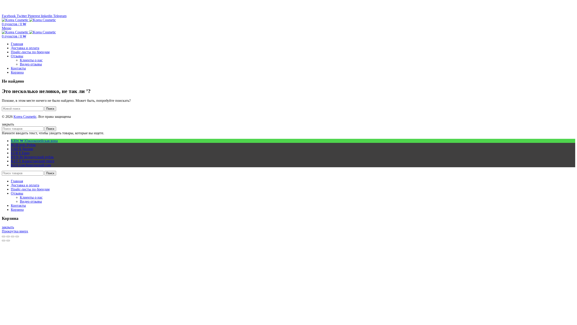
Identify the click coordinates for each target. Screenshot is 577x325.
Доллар (22, 149)
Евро (20, 153)
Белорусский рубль (32, 157)
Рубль (23, 145)
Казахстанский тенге (32, 161)
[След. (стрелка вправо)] (8, 240)
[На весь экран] (12, 236)
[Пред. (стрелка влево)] (3, 240)
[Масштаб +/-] (17, 236)
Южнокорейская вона (34, 141)
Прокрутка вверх (15, 231)
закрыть (8, 227)
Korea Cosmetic (25, 116)
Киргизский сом (31, 165)
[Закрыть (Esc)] (3, 236)
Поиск (50, 108)
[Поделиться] (8, 236)
